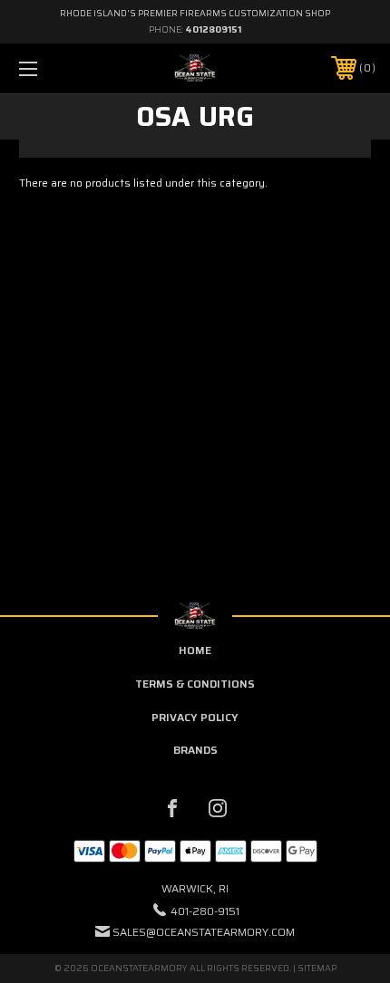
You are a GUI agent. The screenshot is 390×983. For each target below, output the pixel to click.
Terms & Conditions (195, 683)
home (195, 650)
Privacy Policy (195, 717)
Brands (195, 749)
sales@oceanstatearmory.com (203, 931)
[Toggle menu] (54, 68)
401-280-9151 (205, 911)
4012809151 (213, 29)
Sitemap (316, 968)
